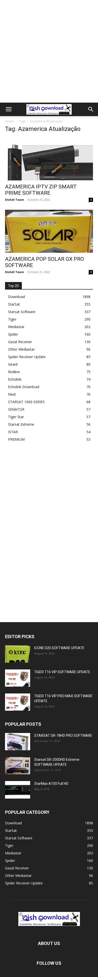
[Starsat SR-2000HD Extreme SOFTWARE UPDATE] (17, 765)
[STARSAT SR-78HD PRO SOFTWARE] (17, 741)
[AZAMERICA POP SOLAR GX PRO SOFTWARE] (49, 231)
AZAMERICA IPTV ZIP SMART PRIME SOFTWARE (41, 190)
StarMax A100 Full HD (51, 784)
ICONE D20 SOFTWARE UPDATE (59, 648)
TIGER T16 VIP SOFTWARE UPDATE (62, 672)
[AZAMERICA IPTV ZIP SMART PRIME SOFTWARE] (49, 159)
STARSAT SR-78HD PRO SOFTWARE (63, 736)
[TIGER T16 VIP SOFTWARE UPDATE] (17, 678)
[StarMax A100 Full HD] (17, 790)
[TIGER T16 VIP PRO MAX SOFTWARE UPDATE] (17, 702)
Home (9, 121)
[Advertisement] (49, 51)
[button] (9, 109)
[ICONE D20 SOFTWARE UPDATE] (17, 654)
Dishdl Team (14, 199)
